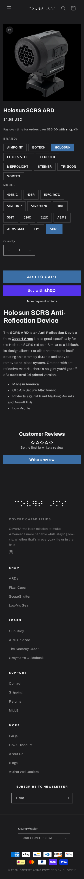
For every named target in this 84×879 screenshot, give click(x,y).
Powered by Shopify (59, 870)
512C (44, 217)
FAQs (13, 736)
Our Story (16, 631)
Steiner (45, 166)
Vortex (13, 176)
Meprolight (17, 166)
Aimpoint (15, 147)
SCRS (54, 229)
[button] (9, 8)
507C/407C (52, 194)
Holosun (62, 147)
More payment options (42, 301)
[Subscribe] (68, 798)
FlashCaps (17, 587)
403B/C (12, 194)
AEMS (62, 217)
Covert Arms (30, 870)
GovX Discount (20, 745)
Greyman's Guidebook (26, 658)
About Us (16, 754)
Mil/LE (14, 710)
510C (27, 217)
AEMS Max (15, 229)
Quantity (9, 241)
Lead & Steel (18, 157)
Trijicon (68, 166)
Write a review (41, 460)
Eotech (38, 147)
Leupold (47, 157)
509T (10, 217)
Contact (15, 683)
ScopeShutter (19, 596)
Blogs (13, 763)
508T (60, 206)
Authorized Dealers (24, 772)
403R (31, 194)
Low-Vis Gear (19, 605)
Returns (15, 701)
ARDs (13, 578)
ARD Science (19, 640)
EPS (37, 229)
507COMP (14, 206)
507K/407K (39, 206)
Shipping (16, 692)
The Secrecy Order (24, 649)
